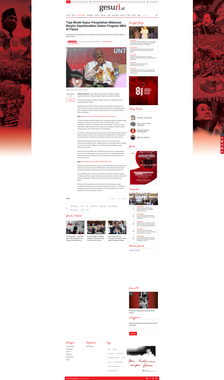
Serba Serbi (115, 15)
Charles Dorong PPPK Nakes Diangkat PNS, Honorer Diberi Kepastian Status (145, 209)
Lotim (123, 357)
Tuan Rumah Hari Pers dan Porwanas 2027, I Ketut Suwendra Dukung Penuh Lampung (146, 232)
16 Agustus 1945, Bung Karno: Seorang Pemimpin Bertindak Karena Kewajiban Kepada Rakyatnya (143, 58)
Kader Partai (94, 206)
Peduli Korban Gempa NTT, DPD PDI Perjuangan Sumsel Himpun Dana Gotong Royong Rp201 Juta (146, 224)
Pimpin (115, 349)
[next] (68, 232)
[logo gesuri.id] (112, 8)
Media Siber (90, 346)
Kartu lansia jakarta (112, 370)
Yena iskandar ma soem (114, 357)
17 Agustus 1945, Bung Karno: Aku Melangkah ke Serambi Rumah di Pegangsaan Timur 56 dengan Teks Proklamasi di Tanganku (143, 43)
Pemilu (73, 15)
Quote (134, 15)
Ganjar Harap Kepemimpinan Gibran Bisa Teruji (97, 161)
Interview (103, 15)
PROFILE (70, 100)
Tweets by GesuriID (134, 250)
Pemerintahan (81, 15)
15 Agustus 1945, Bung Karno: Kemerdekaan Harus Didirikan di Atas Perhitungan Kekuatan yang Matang (142, 71)
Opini (109, 15)
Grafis (128, 15)
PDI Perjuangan (74, 206)
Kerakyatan (90, 15)
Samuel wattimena (118, 362)
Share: (68, 198)
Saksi (109, 349)
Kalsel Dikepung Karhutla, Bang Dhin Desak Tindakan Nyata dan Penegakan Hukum (146, 239)
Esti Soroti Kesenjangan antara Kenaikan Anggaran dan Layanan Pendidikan (146, 217)
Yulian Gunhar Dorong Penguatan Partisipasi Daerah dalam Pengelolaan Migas (117, 238)
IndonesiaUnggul (113, 206)
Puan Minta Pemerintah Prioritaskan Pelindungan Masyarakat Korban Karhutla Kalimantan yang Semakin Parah (90, 1)
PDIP (82, 206)
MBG (82, 210)
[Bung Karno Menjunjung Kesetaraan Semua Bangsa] (143, 300)
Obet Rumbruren (74, 210)
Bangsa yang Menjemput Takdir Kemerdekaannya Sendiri (139, 64)
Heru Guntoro (109, 41)
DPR (87, 206)
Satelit (109, 362)
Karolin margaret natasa (114, 366)
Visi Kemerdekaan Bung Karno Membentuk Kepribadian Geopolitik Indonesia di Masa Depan (142, 50)
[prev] (124, 232)
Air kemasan (111, 353)
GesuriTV (122, 15)
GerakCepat (103, 206)
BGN (87, 210)
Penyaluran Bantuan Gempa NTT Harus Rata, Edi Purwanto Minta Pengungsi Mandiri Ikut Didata (144, 1)
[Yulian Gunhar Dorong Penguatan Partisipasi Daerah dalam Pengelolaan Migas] (117, 227)
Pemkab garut (120, 353)
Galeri (139, 15)
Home (68, 15)
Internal (97, 15)
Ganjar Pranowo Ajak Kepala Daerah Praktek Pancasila (99, 116)
